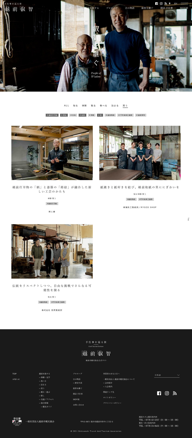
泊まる (115, 105)
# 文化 (73, 115)
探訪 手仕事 (166, 8)
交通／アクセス (47, 399)
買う (125, 105)
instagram (161, 3)
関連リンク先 (108, 392)
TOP (14, 374)
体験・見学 (45, 377)
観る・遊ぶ (45, 392)
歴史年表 (78, 383)
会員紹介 (108, 383)
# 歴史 (63, 115)
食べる (103, 105)
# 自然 (82, 115)
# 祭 (100, 115)
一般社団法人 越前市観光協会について (119, 379)
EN (175, 4)
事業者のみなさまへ (111, 374)
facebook (156, 3)
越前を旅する (92, 8)
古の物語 (129, 8)
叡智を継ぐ (147, 8)
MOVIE (184, 8)
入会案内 (108, 387)
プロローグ (112, 8)
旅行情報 (44, 403)
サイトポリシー (109, 398)
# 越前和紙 (110, 115)
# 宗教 (91, 115)
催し (43, 396)
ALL (66, 105)
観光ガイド (47, 407)
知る (75, 105)
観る (93, 105)
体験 (84, 105)
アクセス (169, 4)
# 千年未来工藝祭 (125, 115)
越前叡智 (18, 7)
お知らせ (16, 379)
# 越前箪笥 (140, 115)
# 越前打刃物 (52, 115)
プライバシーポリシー (112, 403)
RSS (165, 3)
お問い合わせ (78, 405)
